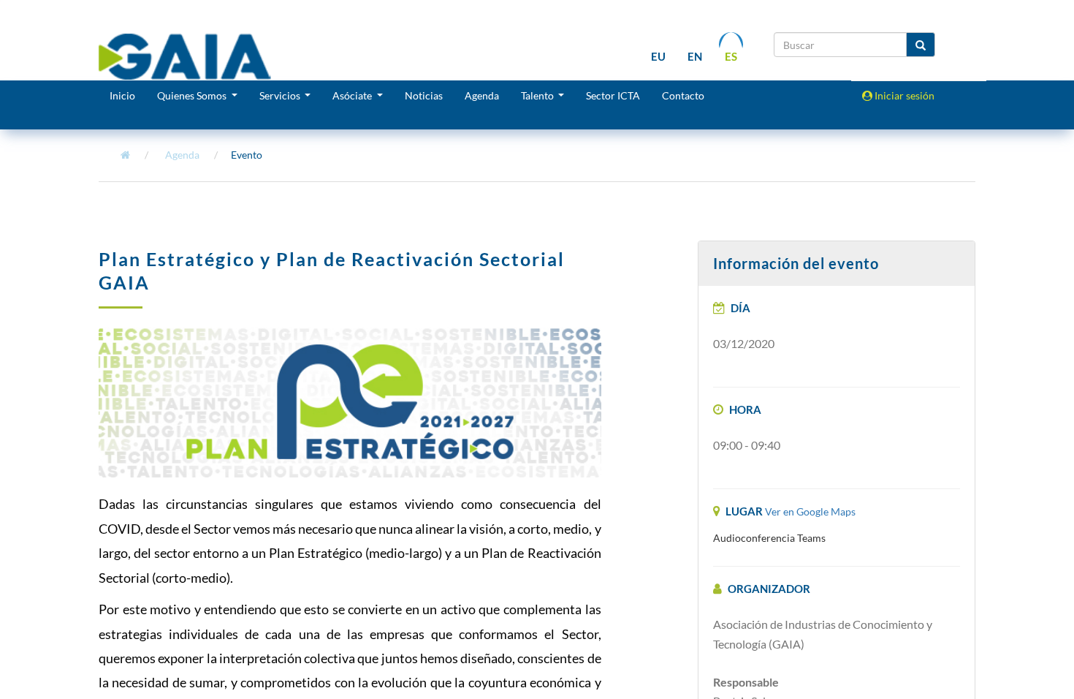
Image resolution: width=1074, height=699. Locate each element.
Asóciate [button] (353, 95)
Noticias (424, 95)
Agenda (482, 95)
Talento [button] (538, 95)
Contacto (683, 95)
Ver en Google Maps (810, 511)
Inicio (122, 95)
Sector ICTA (613, 95)
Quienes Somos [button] (193, 95)
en (695, 56)
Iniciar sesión (903, 95)
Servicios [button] (280, 95)
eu (658, 56)
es (731, 56)
